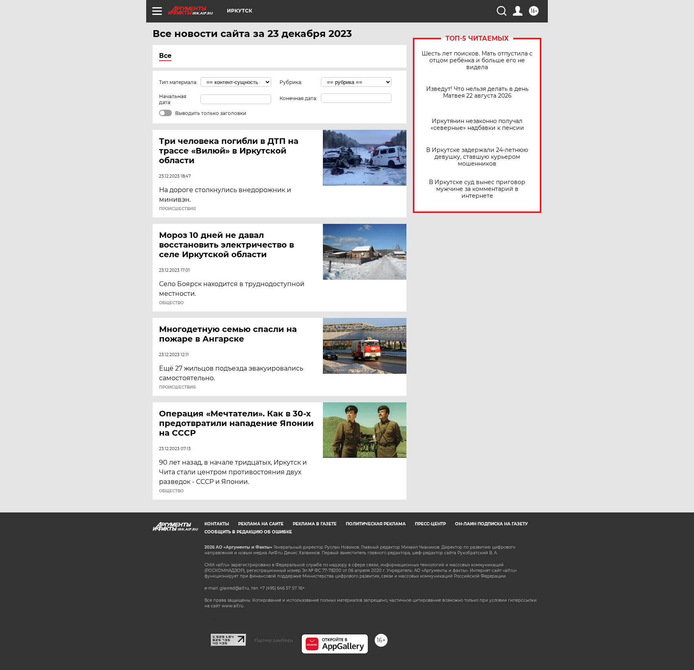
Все (165, 55)
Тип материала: (178, 82)
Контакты (216, 524)
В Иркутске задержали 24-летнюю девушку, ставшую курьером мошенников (477, 157)
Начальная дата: (172, 99)
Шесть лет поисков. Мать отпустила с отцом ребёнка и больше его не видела (477, 60)
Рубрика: (291, 82)
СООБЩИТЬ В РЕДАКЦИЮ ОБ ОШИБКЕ (248, 532)
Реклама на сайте (261, 524)
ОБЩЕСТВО (171, 303)
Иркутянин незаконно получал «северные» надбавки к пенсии (477, 124)
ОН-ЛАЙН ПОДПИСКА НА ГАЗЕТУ (491, 524)
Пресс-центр (430, 524)
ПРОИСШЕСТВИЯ (177, 209)
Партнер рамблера (274, 640)
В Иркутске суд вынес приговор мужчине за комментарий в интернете (477, 189)
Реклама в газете (315, 524)
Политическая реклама (376, 524)
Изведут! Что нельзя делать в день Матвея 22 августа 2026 (477, 92)
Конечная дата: (298, 98)
